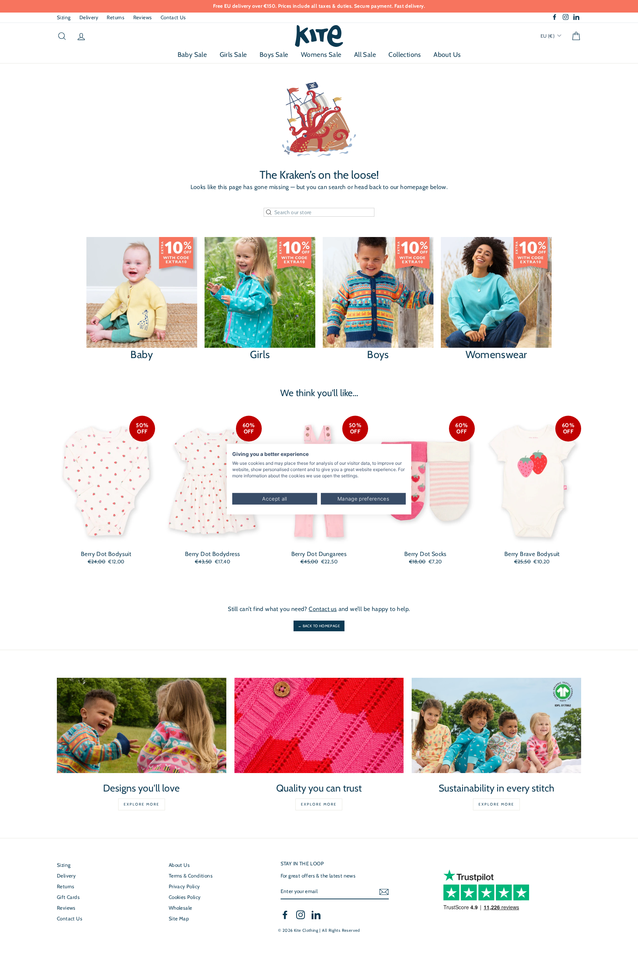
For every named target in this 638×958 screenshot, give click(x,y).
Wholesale (180, 908)
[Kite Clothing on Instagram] (300, 914)
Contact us (323, 608)
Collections (404, 55)
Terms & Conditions (191, 876)
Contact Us (173, 17)
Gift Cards (68, 897)
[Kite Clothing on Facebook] (285, 914)
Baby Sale (192, 55)
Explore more (142, 804)
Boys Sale (274, 55)
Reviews (142, 17)
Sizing (64, 17)
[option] (319, 6)
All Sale (365, 55)
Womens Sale (321, 55)
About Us (446, 55)
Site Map (179, 918)
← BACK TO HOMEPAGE (319, 626)
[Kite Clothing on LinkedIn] (316, 914)
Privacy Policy (184, 886)
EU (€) (548, 36)
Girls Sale (233, 55)
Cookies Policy (185, 897)
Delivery (88, 17)
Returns (115, 17)
